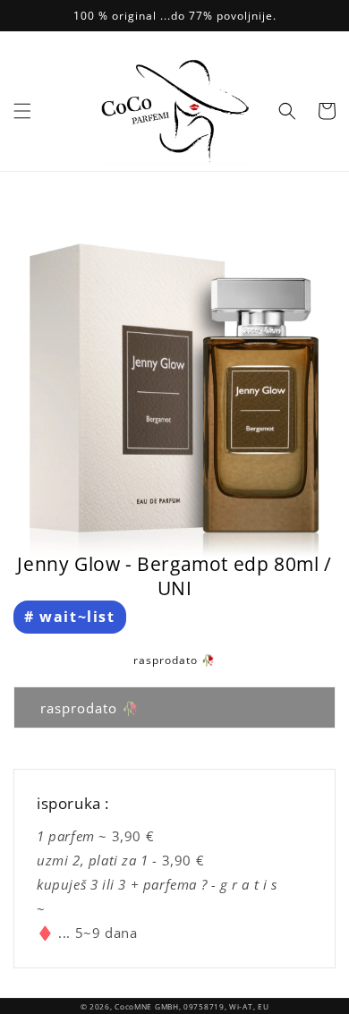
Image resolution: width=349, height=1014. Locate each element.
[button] (22, 111)
